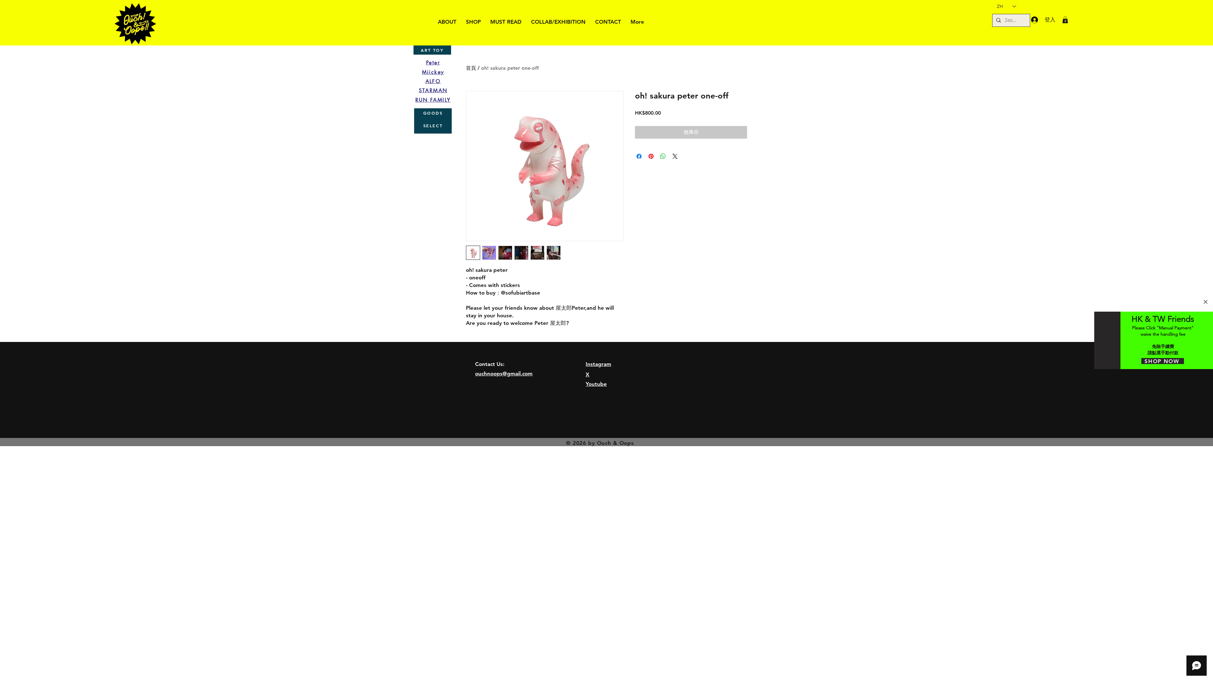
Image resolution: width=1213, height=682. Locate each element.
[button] (1205, 302)
